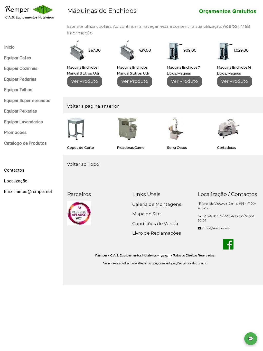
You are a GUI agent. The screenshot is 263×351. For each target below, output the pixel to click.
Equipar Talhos (18, 89)
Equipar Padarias (20, 79)
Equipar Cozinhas (20, 68)
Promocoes (15, 132)
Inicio (9, 47)
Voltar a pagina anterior (93, 106)
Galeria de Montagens (156, 204)
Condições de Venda (155, 223)
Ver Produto (84, 81)
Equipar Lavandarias (23, 121)
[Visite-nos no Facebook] (228, 247)
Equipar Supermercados (27, 100)
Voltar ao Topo (83, 164)
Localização (15, 180)
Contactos (14, 170)
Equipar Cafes (17, 57)
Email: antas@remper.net (28, 191)
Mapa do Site (146, 213)
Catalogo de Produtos (25, 143)
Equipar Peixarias (20, 111)
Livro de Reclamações (156, 233)
